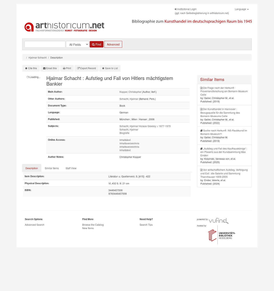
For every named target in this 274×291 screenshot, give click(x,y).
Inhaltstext (125, 139)
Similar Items (52, 168)
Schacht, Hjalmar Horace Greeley (138, 126)
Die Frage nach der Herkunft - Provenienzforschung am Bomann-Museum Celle (224, 91)
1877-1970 (165, 126)
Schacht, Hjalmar (129, 98)
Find (98, 44)
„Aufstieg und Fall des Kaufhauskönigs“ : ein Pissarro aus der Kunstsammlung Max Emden (223, 152)
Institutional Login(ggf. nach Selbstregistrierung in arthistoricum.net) (202, 11)
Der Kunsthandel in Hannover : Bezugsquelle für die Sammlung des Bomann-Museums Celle (220, 112)
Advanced (113, 44)
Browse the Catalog (93, 224)
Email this (51, 68)
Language (241, 9)
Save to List (111, 68)
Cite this (32, 68)
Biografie (124, 132)
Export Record (88, 68)
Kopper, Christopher (130, 91)
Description (31, 168)
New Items (88, 228)
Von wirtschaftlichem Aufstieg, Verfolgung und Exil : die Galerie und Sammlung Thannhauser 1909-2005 (224, 173)
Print (68, 68)
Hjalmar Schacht (37, 57)
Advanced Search (34, 224)
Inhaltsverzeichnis (129, 143)
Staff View (71, 168)
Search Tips (146, 224)
